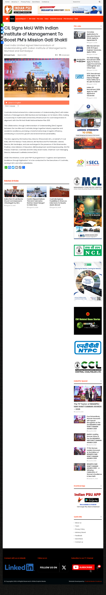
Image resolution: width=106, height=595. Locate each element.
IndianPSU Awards (56, 19)
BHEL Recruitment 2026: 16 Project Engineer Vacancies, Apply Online (94, 49)
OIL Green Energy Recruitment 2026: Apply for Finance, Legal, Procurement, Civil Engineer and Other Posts (94, 63)
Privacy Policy (25, 2)
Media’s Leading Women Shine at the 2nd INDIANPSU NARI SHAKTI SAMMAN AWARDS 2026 (94, 438)
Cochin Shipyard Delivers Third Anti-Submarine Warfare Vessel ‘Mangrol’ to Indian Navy (36, 202)
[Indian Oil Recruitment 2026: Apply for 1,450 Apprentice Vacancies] (79, 90)
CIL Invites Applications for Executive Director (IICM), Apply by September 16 (93, 36)
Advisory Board (80, 532)
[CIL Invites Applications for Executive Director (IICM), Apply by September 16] (79, 35)
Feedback (78, 536)
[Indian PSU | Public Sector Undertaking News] (18, 10)
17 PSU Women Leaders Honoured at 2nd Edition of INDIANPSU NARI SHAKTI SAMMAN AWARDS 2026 (93, 453)
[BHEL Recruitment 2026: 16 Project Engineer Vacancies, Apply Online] (79, 49)
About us (14, 2)
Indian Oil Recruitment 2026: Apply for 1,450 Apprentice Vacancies (93, 91)
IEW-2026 (32, 19)
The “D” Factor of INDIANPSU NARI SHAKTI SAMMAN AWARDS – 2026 (88, 406)
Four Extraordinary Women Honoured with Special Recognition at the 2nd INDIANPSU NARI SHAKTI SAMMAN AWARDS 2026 (93, 422)
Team (77, 526)
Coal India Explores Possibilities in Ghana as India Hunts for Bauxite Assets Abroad (58, 202)
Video (47, 19)
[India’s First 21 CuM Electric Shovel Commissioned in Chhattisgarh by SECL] (14, 191)
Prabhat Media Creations (93, 581)
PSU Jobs (40, 19)
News (12, 19)
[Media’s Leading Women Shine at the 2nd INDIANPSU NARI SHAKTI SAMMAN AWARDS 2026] (79, 437)
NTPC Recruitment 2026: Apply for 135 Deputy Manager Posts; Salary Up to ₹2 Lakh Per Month (93, 78)
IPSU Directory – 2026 (71, 19)
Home (7, 2)
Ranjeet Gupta (10, 55)
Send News (36, 2)
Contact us (45, 2)
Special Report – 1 (22, 19)
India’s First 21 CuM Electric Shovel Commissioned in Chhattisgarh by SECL (13, 201)
